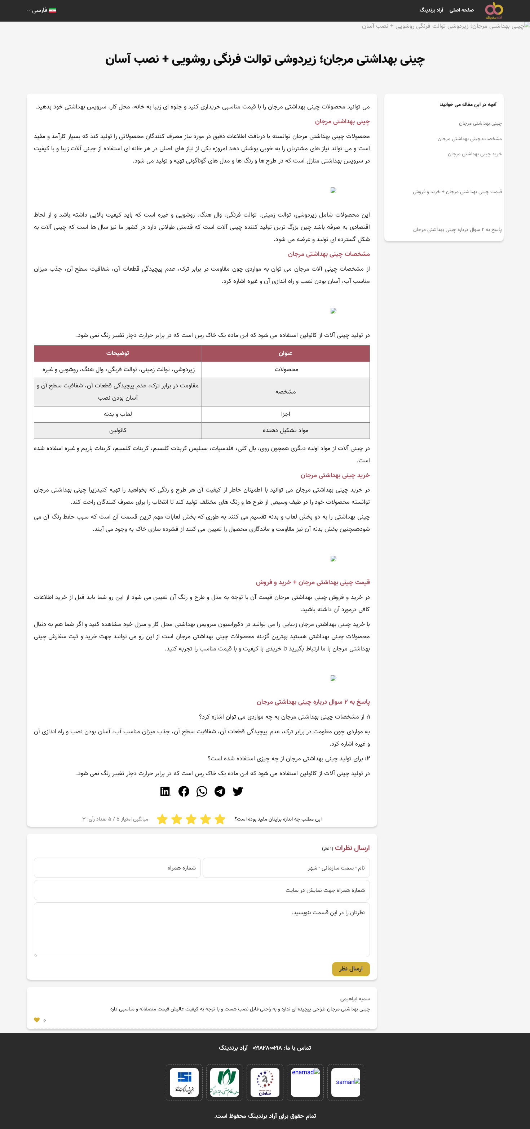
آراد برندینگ (431, 10)
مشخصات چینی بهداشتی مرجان (470, 139)
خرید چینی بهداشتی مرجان (475, 154)
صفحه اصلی (462, 10)
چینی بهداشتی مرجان (480, 124)
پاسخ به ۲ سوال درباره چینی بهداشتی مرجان (457, 230)
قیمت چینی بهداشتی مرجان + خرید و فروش (457, 192)
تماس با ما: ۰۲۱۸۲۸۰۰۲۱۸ (282, 1048)
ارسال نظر (351, 969)
